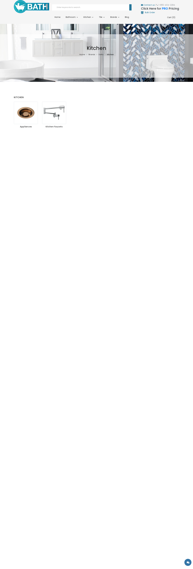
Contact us (149, 5)
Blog (127, 17)
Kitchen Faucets (54, 127)
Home (57, 17)
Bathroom (71, 17)
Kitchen (88, 17)
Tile (101, 17)
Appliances (26, 127)
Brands (114, 17)
